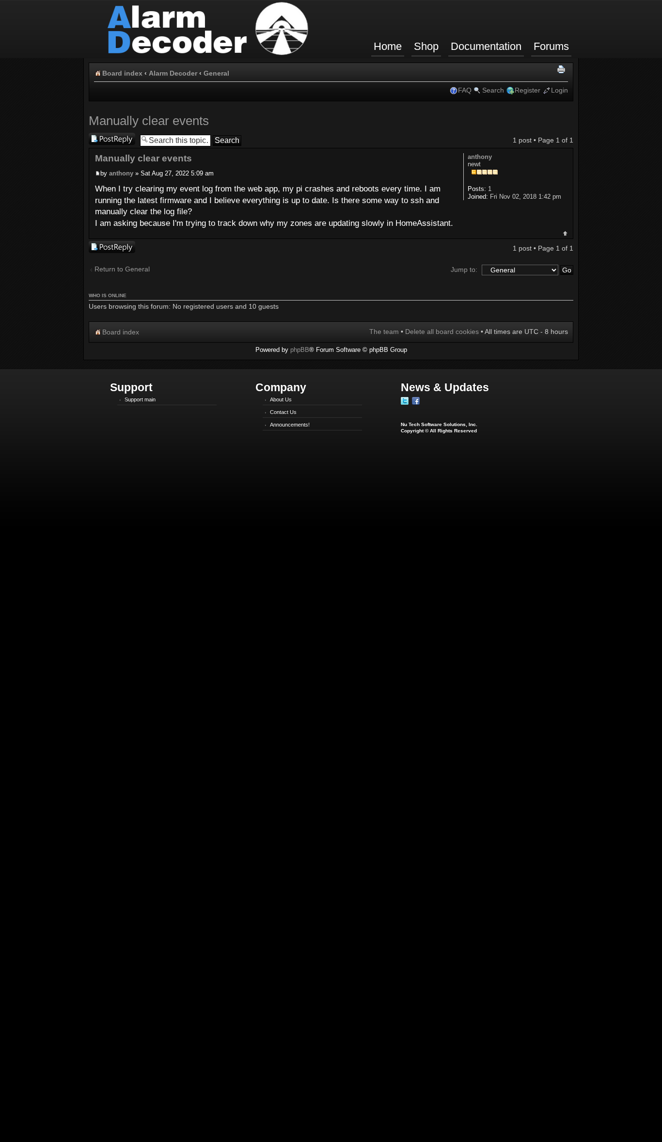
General (216, 73)
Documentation (486, 46)
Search (493, 90)
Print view (562, 69)
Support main (140, 399)
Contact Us (283, 412)
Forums (551, 46)
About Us (281, 399)
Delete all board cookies (442, 331)
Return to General (122, 269)
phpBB (299, 349)
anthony (121, 173)
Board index (122, 73)
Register (527, 90)
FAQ (465, 90)
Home (388, 46)
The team (384, 331)
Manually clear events (149, 120)
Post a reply (107, 138)
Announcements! (290, 425)
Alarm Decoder (173, 73)
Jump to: (464, 269)
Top (565, 233)
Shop (426, 46)
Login (559, 90)
